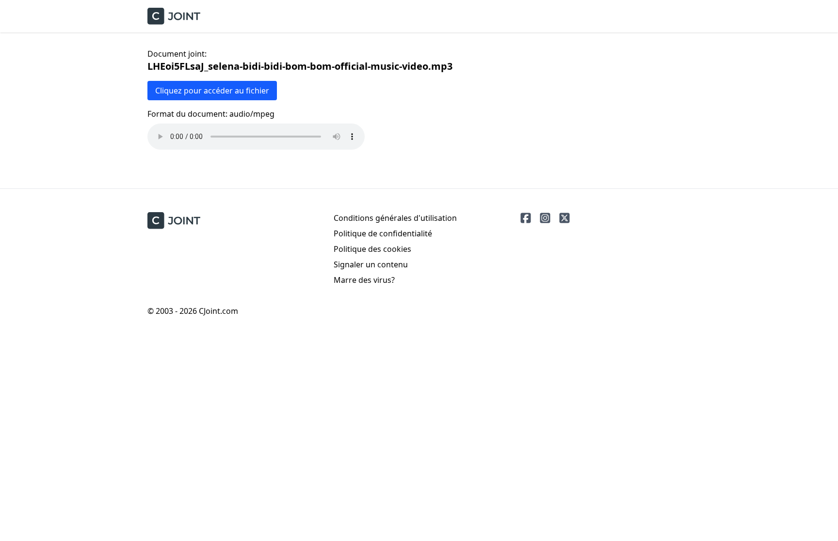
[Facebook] (526, 218)
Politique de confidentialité (383, 233)
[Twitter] (564, 218)
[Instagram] (545, 218)
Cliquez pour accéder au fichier (212, 90)
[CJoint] (173, 220)
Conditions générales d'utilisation (395, 218)
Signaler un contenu (371, 264)
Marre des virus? (364, 280)
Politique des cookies (372, 249)
